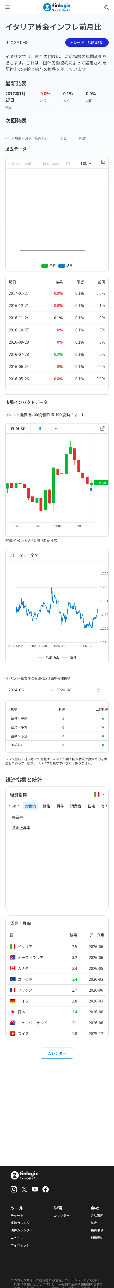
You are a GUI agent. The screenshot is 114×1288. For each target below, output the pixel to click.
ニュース (17, 1237)
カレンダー (57, 1053)
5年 (23, 555)
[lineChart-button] (103, 163)
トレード (85, 42)
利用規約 (97, 1237)
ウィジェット (20, 1245)
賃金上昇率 (21, 827)
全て (34, 555)
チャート (17, 1215)
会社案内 (97, 1215)
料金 (94, 1223)
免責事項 (97, 1230)
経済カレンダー (22, 1223)
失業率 (17, 817)
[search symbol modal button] (106, 7)
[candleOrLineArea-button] (40, 428)
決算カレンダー (22, 1230)
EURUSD (18, 428)
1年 (12, 555)
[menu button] (7, 7)
